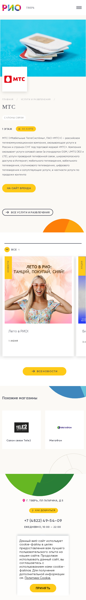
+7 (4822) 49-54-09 (43, 520)
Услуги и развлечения (36, 99)
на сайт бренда (19, 188)
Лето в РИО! (18, 331)
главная (7, 99)
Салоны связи (14, 117)
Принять (43, 588)
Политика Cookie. (38, 578)
